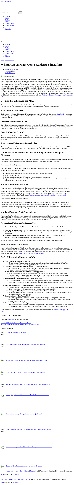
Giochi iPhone (9, 25)
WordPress (16, 474)
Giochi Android (10, 23)
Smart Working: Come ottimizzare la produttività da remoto (24, 466)
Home (2, 60)
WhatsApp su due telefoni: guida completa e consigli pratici (47, 195)
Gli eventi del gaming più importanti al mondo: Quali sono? (24, 414)
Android (7, 16)
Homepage (9, 471)
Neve (2, 474)
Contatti (32, 471)
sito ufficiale (60, 114)
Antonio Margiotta (11, 69)
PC (6, 27)
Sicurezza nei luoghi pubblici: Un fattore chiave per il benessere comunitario (29, 447)
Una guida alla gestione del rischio (16, 332)
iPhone (7, 18)
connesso (11, 319)
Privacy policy (18, 471)
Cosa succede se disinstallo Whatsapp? (32, 253)
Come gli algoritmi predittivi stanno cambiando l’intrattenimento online (27, 395)
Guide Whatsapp (9, 60)
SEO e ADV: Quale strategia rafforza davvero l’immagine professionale (28, 384)
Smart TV (8, 29)
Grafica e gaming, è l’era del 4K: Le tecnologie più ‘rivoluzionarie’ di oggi (28, 429)
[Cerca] (1, 10)
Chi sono (26, 471)
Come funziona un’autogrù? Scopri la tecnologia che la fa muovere (26, 372)
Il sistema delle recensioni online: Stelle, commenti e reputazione (25, 344)
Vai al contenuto (6, 1)
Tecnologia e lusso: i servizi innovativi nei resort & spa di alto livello (26, 360)
